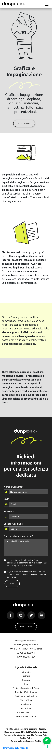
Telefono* (9, 511)
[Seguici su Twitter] (31, 615)
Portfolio (26, 676)
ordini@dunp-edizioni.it (27, 645)
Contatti (26, 680)
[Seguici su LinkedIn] (41, 615)
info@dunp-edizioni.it (27, 640)
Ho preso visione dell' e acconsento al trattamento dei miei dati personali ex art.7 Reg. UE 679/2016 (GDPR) (27, 563)
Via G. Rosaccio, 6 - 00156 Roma (27, 649)
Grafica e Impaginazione (26, 696)
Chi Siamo (26, 672)
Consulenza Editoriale (26, 712)
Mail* (6, 499)
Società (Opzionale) (13, 523)
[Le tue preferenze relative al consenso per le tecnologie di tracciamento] (47, 746)
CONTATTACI (24, 123)
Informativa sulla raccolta (15, 748)
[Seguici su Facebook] (10, 615)
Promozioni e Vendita (26, 716)
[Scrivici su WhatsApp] (47, 741)
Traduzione (26, 708)
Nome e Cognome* (13, 486)
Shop (26, 684)
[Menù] (46, 4)
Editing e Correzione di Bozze (26, 688)
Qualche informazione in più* (18, 536)
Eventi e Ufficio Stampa (26, 692)
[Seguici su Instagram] (21, 615)
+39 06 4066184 (27, 653)
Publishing (26, 704)
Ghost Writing (26, 700)
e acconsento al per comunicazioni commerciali (26, 574)
